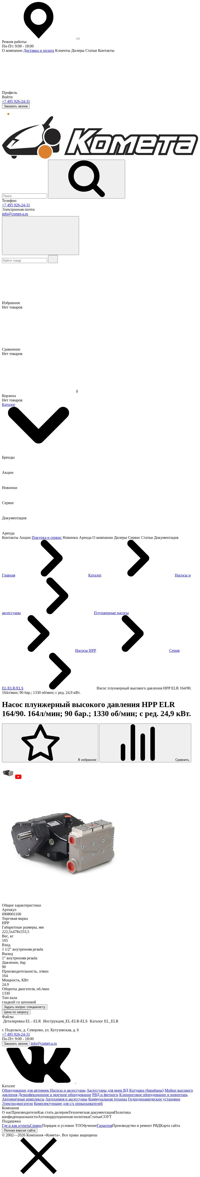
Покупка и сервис (47, 537)
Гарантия (104, 1125)
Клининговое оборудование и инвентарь (153, 1095)
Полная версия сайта (19, 1130)
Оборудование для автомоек (26, 1090)
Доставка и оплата (38, 50)
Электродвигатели (17, 1103)
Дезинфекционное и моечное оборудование (54, 1095)
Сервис (36, 1125)
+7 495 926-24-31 (16, 101)
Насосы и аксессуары (68, 1090)
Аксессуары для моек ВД (107, 1090)
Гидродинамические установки (154, 1099)
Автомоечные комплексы (23, 1099)
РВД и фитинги (105, 1095)
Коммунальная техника (107, 1099)
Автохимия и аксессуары (66, 1099)
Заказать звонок (16, 106)
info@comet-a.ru (15, 214)
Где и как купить (16, 1125)
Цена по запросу (16, 1012)
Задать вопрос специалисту (24, 1007)
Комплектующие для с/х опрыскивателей (68, 1103)
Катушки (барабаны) (146, 1090)
